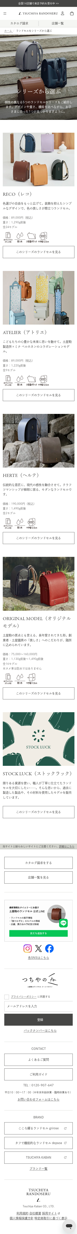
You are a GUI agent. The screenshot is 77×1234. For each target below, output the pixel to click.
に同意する (30, 996)
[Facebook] (49, 948)
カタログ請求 (19, 23)
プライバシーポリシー (24, 996)
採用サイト (49, 1213)
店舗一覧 (58, 23)
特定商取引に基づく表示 (50, 1218)
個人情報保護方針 (22, 1218)
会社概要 (35, 1213)
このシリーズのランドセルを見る (38, 251)
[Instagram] (27, 948)
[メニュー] (5, 13)
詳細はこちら (66, 846)
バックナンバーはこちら (40, 1030)
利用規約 (22, 1213)
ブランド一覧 (38, 1168)
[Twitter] (38, 948)
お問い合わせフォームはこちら (38, 1099)
